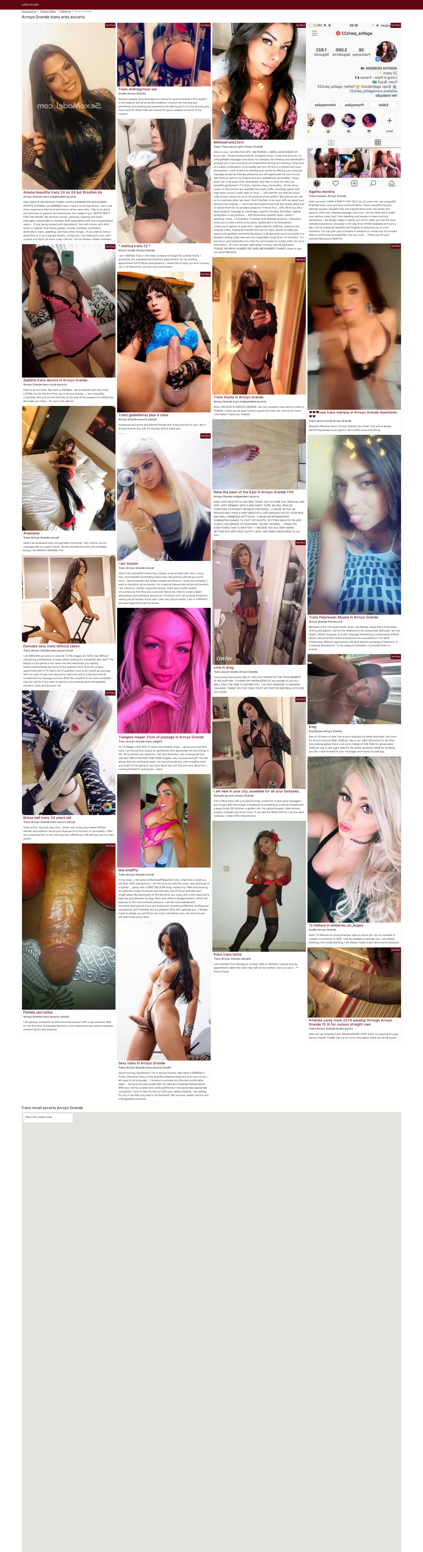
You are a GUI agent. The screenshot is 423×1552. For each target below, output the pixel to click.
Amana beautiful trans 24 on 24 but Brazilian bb (62, 192)
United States (48, 11)
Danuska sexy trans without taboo (51, 646)
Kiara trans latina (228, 954)
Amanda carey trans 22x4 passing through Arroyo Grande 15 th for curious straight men (350, 1022)
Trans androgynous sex (137, 89)
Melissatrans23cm (229, 142)
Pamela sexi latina (38, 1012)
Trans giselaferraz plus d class (143, 415)
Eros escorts (29, 11)
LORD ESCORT (30, 4)
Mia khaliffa (128, 870)
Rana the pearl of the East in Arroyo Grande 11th (254, 492)
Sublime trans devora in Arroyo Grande (55, 380)
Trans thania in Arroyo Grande (238, 397)
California (65, 11)
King (312, 727)
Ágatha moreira (321, 192)
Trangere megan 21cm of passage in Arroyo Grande (161, 737)
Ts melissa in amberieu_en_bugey (336, 925)
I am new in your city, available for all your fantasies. (257, 791)
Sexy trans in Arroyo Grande (141, 1063)
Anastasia (31, 533)
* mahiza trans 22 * (134, 246)
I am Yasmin (128, 563)
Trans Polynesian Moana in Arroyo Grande (343, 617)
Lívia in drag (224, 667)
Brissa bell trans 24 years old (47, 818)
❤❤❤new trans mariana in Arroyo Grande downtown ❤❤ (353, 414)
